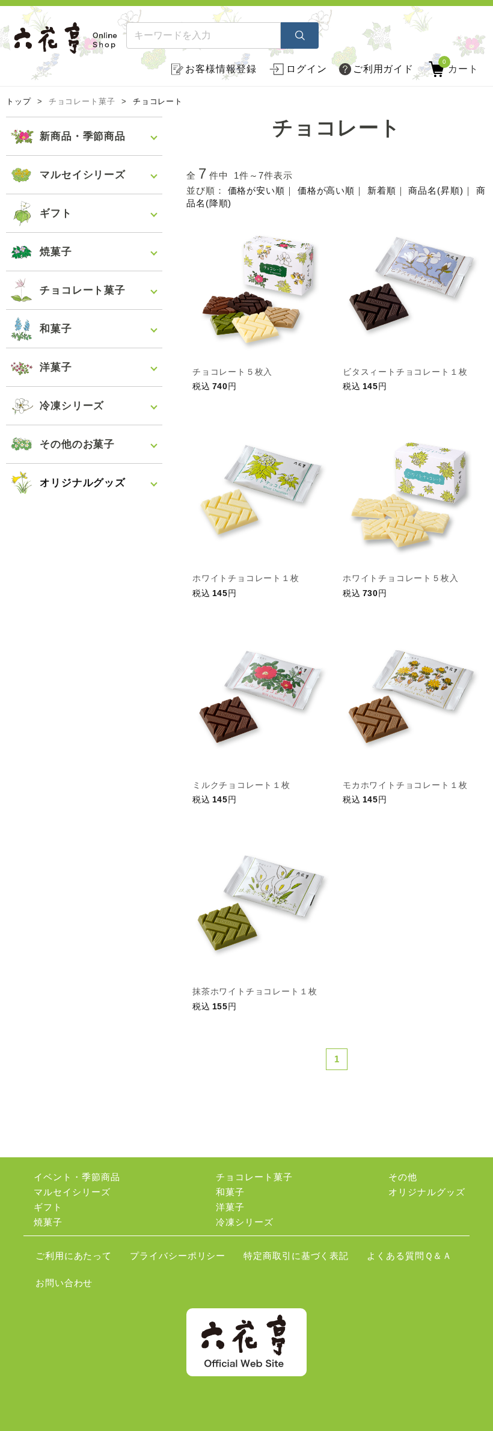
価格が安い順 (256, 190)
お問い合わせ (64, 1283)
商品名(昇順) (435, 190)
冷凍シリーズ (244, 1222)
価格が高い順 (326, 190)
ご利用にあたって (73, 1256)
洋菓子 (230, 1207)
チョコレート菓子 (254, 1177)
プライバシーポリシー (177, 1256)
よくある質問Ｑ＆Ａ (409, 1256)
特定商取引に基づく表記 (296, 1256)
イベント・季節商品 (77, 1177)
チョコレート (158, 101)
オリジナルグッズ (83, 482)
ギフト (48, 1207)
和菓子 (230, 1192)
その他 (402, 1177)
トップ (18, 101)
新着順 (381, 190)
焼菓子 (48, 1222)
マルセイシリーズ (72, 1192)
